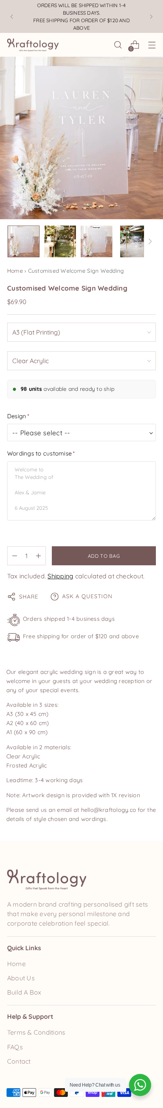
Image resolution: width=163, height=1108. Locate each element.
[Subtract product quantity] (15, 556)
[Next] (151, 16)
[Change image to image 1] (24, 241)
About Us (21, 978)
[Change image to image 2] (60, 241)
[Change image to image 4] (133, 241)
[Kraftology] (33, 45)
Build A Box (24, 992)
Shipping (60, 576)
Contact (19, 1061)
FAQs (15, 1047)
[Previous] (12, 16)
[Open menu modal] (152, 45)
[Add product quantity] (38, 556)
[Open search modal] (118, 45)
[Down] (150, 241)
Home (15, 270)
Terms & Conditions (36, 1032)
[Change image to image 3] (96, 241)
